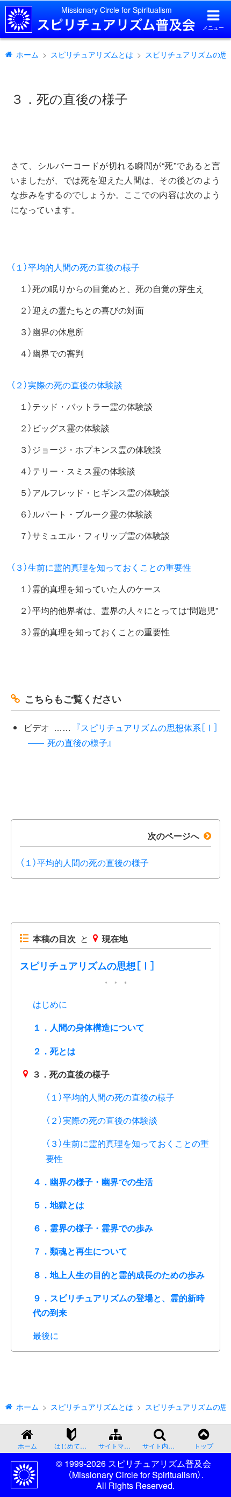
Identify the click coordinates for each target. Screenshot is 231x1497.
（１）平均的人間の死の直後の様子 (75, 267)
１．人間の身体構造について (89, 1027)
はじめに (50, 1004)
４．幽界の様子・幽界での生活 (93, 1181)
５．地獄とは (58, 1204)
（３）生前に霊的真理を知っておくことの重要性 (101, 567)
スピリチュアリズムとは (91, 54)
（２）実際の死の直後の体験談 (66, 385)
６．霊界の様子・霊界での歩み (93, 1228)
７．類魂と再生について (80, 1251)
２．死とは (54, 1051)
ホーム (27, 54)
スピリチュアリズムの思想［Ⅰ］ (87, 966)
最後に (46, 1335)
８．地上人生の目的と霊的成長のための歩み (119, 1274)
